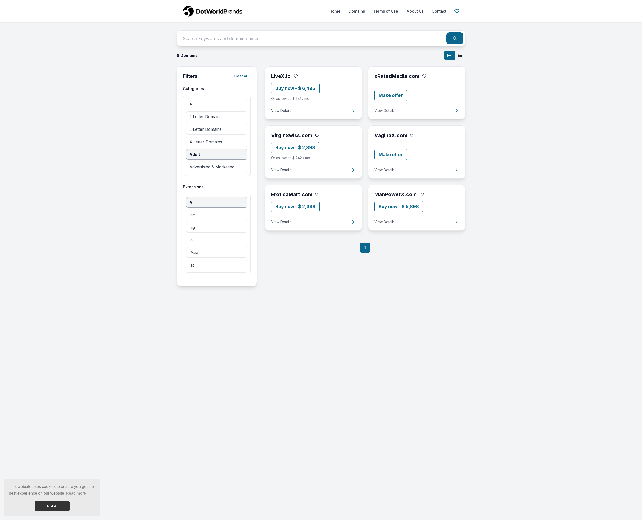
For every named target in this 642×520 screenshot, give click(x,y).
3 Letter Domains (205, 129)
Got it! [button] (52, 506)
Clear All (241, 76)
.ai (191, 239)
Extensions (193, 186)
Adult (194, 154)
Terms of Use (385, 11)
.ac (192, 214)
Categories (193, 88)
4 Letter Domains (205, 141)
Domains (357, 11)
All (191, 104)
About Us (415, 11)
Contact (439, 11)
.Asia (193, 252)
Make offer (391, 95)
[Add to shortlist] (296, 76)
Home (335, 11)
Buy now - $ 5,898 (399, 206)
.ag (192, 227)
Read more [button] (76, 493)
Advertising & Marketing (211, 166)
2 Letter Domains (205, 116)
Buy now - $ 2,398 (295, 206)
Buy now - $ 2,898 (295, 147)
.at (191, 265)
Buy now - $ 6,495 (295, 88)
